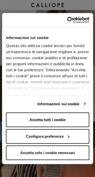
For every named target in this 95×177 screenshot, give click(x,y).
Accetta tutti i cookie (47, 120)
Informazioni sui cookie (58, 103)
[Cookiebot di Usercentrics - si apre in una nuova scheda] (67, 20)
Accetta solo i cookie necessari (47, 153)
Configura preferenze (45, 136)
